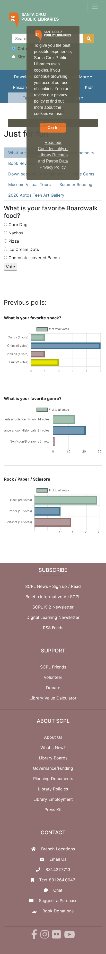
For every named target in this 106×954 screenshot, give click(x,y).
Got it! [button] (53, 128)
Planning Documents (53, 778)
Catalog (24, 48)
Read (76, 586)
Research (22, 87)
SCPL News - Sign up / (48, 586)
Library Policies (53, 788)
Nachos (15, 232)
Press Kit (53, 809)
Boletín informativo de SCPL (53, 596)
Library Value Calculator (53, 698)
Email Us (57, 859)
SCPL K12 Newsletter (53, 607)
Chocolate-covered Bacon (34, 257)
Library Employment (53, 799)
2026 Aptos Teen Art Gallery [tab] (36, 195)
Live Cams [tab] (84, 173)
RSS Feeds (53, 627)
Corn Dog (18, 224)
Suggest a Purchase (58, 900)
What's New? (53, 747)
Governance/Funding (53, 768)
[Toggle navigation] (94, 6)
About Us (53, 737)
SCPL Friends (53, 667)
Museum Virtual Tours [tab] (29, 184)
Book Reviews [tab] (22, 163)
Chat (58, 890)
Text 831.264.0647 (57, 879)
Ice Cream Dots (23, 249)
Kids (89, 87)
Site (20, 56)
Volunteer (53, 677)
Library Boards (53, 757)
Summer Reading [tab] (75, 184)
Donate (53, 687)
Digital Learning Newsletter (53, 617)
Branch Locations (58, 848)
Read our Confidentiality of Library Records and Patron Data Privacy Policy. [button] (53, 155)
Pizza (13, 241)
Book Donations (58, 910)
